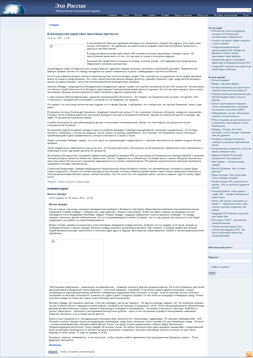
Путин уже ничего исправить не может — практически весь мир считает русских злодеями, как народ (229, 205)
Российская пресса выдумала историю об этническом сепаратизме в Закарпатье (228, 33)
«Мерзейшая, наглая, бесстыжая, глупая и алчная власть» (231, 115)
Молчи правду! (62, 194)
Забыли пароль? (221, 266)
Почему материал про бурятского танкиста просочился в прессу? (231, 89)
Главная (112, 15)
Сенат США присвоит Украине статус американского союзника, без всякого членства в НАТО (230, 106)
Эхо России (70, 5)
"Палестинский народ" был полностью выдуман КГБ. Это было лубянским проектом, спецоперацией (228, 231)
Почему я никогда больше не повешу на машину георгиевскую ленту (230, 142)
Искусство (202, 15)
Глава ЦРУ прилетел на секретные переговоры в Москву (231, 68)
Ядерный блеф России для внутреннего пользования (227, 157)
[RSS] (249, 354)
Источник (55, 345)
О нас (246, 15)
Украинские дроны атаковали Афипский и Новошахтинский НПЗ (231, 61)
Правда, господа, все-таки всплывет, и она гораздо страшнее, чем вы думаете (231, 132)
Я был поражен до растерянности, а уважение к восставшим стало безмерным (231, 122)
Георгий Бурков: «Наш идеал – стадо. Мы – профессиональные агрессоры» (230, 194)
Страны (152, 15)
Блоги (126, 15)
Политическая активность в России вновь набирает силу (231, 150)
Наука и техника (183, 15)
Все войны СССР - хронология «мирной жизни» (229, 221)
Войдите (52, 181)
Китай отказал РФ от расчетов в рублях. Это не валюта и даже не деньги (230, 184)
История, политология (225, 15)
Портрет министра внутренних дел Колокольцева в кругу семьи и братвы (231, 97)
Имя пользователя (220, 247)
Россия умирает (221, 80)
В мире (165, 15)
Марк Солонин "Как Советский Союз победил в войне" (229, 176)
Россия (138, 15)
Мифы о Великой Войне (225, 83)
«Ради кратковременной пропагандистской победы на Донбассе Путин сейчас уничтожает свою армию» (228, 52)
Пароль (213, 257)
